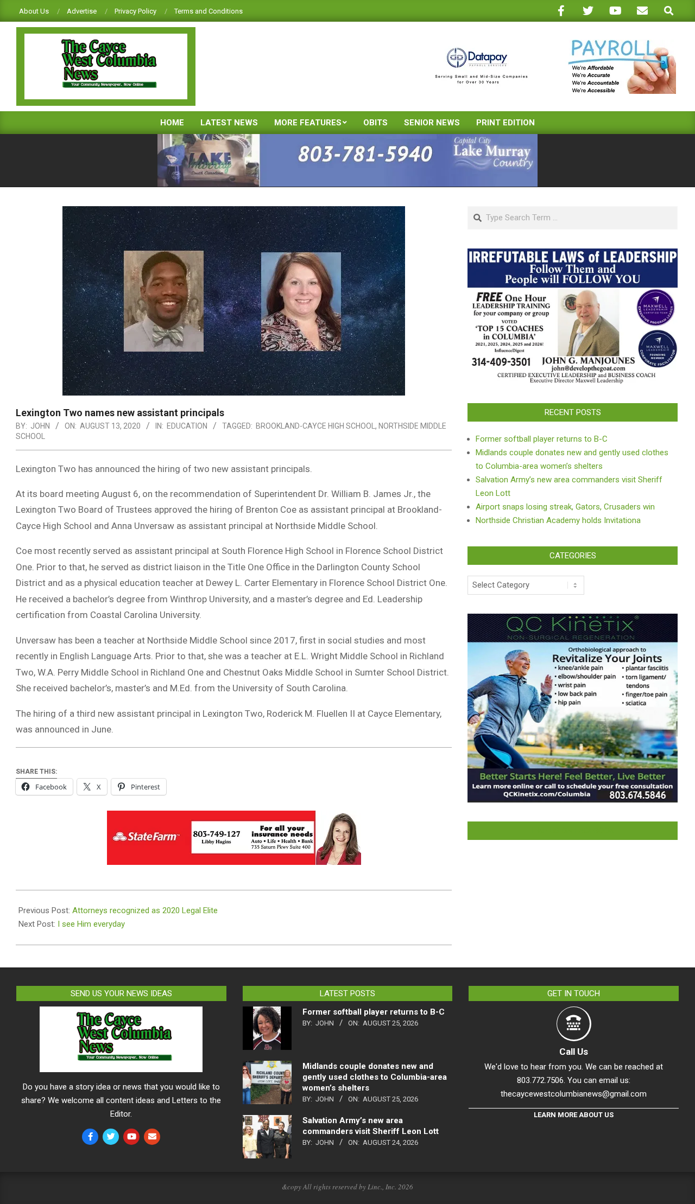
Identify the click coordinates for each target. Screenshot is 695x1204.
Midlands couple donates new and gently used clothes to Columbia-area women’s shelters (374, 1077)
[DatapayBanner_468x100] (549, 44)
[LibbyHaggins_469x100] (234, 818)
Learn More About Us (574, 1115)
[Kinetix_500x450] (572, 620)
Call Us (573, 1051)
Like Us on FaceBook (573, 831)
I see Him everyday (91, 924)
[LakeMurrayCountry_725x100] (347, 139)
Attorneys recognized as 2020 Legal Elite (145, 910)
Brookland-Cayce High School (315, 426)
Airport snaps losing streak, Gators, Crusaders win (565, 507)
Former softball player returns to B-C (542, 439)
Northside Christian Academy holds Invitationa (558, 520)
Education (187, 426)
